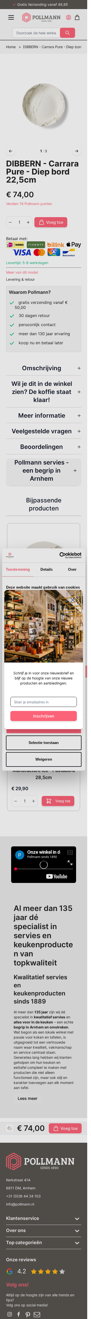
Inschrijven (43, 716)
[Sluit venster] (73, 600)
